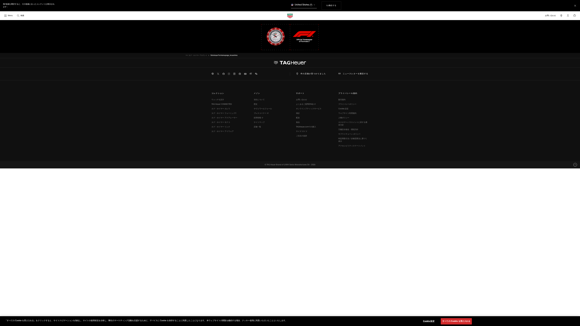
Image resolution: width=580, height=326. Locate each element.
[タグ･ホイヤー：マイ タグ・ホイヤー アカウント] (290, 63)
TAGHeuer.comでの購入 (306, 127)
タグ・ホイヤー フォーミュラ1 (223, 113)
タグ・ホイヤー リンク (220, 127)
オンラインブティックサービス (308, 109)
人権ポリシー (343, 118)
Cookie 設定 (343, 109)
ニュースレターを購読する (355, 74)
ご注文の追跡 (301, 136)
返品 (298, 122)
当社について (259, 100)
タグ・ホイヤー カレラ (220, 109)
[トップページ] (290, 15)
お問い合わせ (301, 100)
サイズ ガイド (301, 131)
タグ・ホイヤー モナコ (220, 122)
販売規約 (342, 100)
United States (302, 5)
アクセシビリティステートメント (352, 146)
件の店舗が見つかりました (313, 74)
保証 (298, 113)
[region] (290, 321)
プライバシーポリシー (347, 104)
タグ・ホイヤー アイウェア (222, 131)
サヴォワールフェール (263, 109)
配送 (298, 118)
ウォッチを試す (217, 100)
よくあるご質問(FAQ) (305, 104)
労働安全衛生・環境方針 (348, 130)
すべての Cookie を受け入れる (456, 321)
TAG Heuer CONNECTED (221, 104)
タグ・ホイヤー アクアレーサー (224, 118)
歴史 (255, 104)
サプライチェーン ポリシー (349, 134)
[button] (568, 15)
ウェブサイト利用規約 (347, 113)
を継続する (333, 5)
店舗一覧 (257, 127)
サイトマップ (259, 122)
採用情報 (257, 118)
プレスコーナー (260, 113)
